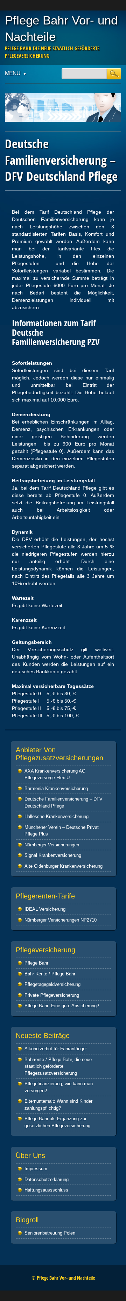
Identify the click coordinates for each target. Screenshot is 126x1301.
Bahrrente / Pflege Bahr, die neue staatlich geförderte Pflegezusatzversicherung (58, 1066)
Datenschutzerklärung (46, 1179)
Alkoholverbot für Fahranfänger (55, 1048)
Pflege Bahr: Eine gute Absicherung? (61, 1005)
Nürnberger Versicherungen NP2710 (60, 920)
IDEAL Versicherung (44, 909)
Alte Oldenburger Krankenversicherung (63, 866)
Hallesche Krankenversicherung (56, 816)
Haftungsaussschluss (46, 1190)
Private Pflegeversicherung (51, 995)
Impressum (35, 1168)
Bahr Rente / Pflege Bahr (49, 973)
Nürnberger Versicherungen (51, 844)
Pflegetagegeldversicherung (52, 984)
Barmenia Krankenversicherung (56, 788)
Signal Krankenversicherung (52, 855)
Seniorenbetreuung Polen (49, 1233)
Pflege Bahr (36, 963)
